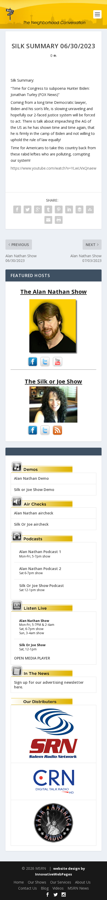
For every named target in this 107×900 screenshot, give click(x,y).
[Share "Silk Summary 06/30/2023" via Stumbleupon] (90, 209)
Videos (58, 888)
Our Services (60, 882)
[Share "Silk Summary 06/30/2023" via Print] (59, 220)
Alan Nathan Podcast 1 (40, 551)
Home (19, 882)
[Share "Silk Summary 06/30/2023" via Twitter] (27, 209)
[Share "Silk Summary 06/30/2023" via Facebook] (17, 209)
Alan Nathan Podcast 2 (40, 568)
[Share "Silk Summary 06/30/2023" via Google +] (38, 209)
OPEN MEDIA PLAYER (32, 658)
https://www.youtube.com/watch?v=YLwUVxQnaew (53, 168)
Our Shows (37, 882)
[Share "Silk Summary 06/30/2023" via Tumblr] (48, 209)
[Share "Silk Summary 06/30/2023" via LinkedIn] (69, 209)
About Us (83, 882)
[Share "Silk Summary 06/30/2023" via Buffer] (79, 209)
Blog (45, 888)
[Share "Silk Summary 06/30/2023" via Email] (48, 220)
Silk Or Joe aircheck (31, 524)
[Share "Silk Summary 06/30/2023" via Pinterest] (59, 209)
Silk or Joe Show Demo (34, 489)
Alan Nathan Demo (31, 478)
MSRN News (78, 888)
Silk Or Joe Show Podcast (41, 585)
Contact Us (27, 888)
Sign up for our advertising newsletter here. (49, 684)
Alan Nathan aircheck (33, 513)
